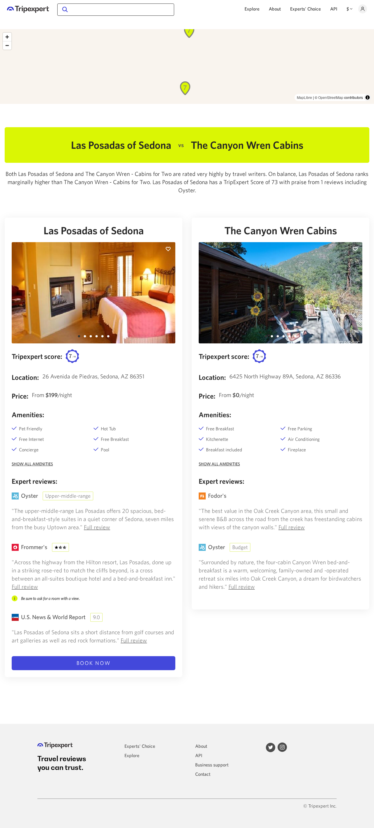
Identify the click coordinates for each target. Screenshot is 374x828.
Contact (202, 774)
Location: (25, 377)
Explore (252, 8)
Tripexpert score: (37, 356)
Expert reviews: (34, 481)
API (333, 8)
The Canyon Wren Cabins (280, 230)
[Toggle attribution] (367, 97)
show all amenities (32, 464)
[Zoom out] (7, 45)
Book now (94, 663)
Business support (211, 764)
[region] (187, 66)
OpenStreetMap (330, 97)
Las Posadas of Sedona (94, 230)
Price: (20, 396)
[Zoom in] (7, 37)
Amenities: (28, 414)
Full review (97, 527)
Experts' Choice (305, 8)
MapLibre (304, 97)
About (275, 8)
